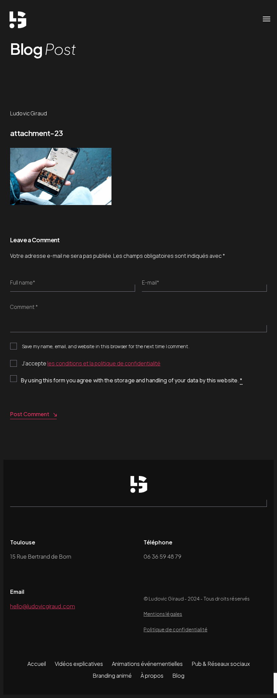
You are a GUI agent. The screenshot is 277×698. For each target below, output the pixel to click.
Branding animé (112, 675)
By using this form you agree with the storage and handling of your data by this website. (132, 380)
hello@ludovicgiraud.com (42, 606)
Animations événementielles (147, 663)
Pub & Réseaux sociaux (221, 663)
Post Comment (29, 414)
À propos (152, 675)
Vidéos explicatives (79, 663)
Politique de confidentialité (175, 629)
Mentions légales (163, 614)
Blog (178, 675)
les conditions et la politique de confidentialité (103, 363)
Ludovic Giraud (28, 113)
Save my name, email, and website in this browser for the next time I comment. (106, 346)
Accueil (36, 663)
